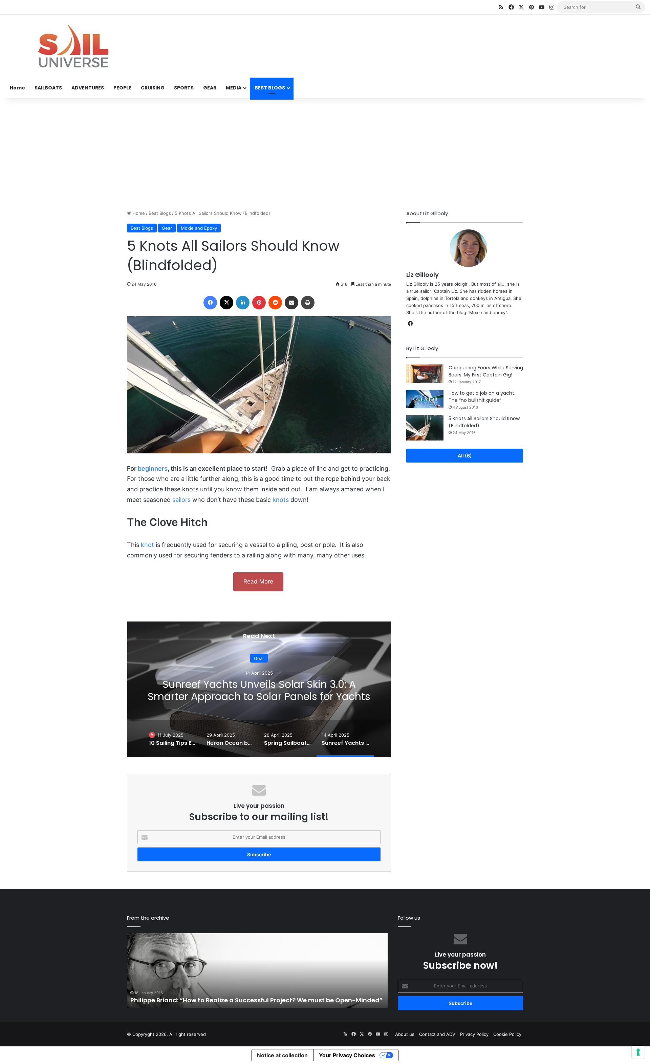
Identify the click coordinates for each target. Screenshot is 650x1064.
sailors (181, 499)
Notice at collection (282, 1055)
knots (281, 499)
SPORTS (184, 87)
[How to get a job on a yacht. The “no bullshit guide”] (424, 399)
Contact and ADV (437, 1034)
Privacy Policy (474, 1034)
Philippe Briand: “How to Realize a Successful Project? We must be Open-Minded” (256, 1000)
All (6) (465, 455)
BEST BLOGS (270, 87)
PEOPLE (122, 87)
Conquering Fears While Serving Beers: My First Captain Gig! (486, 371)
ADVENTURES (87, 87)
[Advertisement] (325, 152)
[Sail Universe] (72, 46)
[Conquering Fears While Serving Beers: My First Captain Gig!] (424, 373)
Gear (167, 228)
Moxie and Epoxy (199, 228)
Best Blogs (160, 213)
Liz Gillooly (422, 274)
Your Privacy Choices (347, 1055)
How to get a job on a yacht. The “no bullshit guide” (482, 397)
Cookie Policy (507, 1034)
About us (404, 1034)
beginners (153, 468)
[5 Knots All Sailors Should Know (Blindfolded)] (424, 428)
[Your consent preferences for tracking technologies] (638, 1052)
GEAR (209, 87)
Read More (258, 581)
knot (147, 544)
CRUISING (153, 87)
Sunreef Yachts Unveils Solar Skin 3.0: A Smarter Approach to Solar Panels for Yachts (259, 690)
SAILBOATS (48, 87)
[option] (259, 689)
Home (17, 87)
